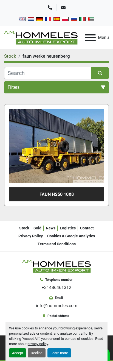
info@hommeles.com (56, 305)
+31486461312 (56, 287)
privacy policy (37, 344)
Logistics (68, 228)
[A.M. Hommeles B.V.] (56, 266)
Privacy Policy (30, 236)
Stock (24, 228)
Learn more (59, 353)
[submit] (100, 73)
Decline (37, 353)
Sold (37, 228)
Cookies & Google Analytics (71, 236)
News (50, 228)
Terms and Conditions (57, 244)
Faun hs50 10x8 (56, 194)
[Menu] (90, 37)
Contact (87, 228)
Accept (17, 353)
